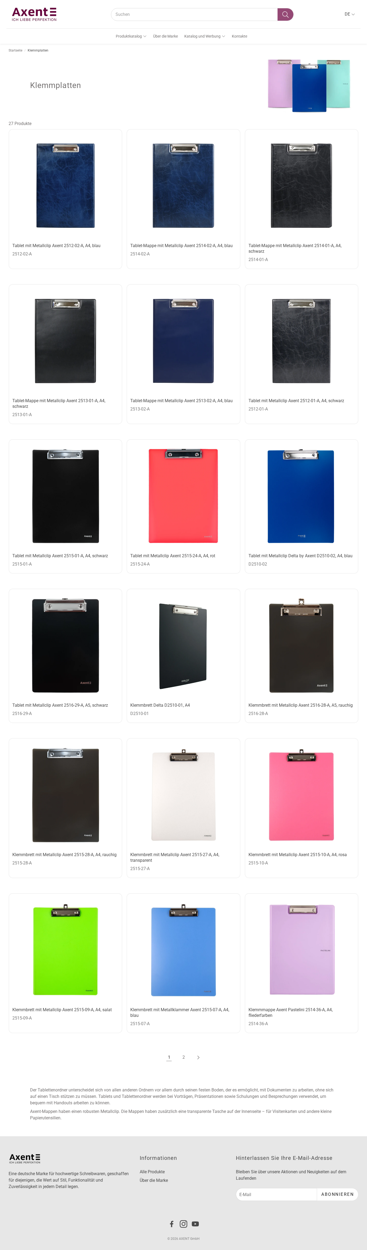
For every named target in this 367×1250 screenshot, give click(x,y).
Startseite (15, 50)
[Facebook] (171, 1224)
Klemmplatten (38, 50)
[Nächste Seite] (198, 1057)
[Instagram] (183, 1224)
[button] (202, 14)
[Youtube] (195, 1224)
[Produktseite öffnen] (65, 186)
